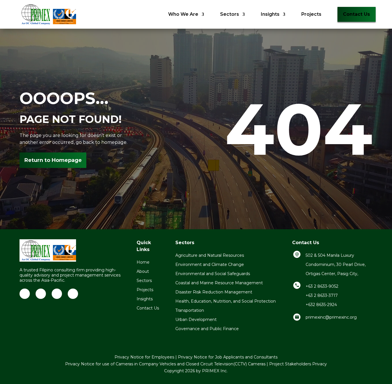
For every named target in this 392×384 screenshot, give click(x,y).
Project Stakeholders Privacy (298, 364)
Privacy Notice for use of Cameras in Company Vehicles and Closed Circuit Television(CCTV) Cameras (165, 364)
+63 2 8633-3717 (322, 295)
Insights (270, 14)
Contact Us (356, 14)
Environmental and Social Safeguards (212, 273)
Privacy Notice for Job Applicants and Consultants (227, 357)
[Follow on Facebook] (41, 294)
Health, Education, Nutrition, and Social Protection (225, 301)
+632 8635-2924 (321, 304)
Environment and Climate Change (209, 264)
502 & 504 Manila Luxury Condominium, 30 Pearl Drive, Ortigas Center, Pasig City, (336, 264)
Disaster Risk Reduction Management (213, 292)
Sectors (229, 14)
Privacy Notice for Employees (144, 357)
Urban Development (196, 319)
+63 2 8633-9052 (322, 286)
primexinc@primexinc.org (331, 317)
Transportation (189, 310)
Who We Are (183, 14)
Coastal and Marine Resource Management (219, 282)
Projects (311, 14)
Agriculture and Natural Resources (209, 255)
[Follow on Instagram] (73, 294)
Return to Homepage (53, 160)
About (143, 271)
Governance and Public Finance (207, 328)
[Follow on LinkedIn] (25, 294)
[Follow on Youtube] (57, 294)
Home (143, 262)
